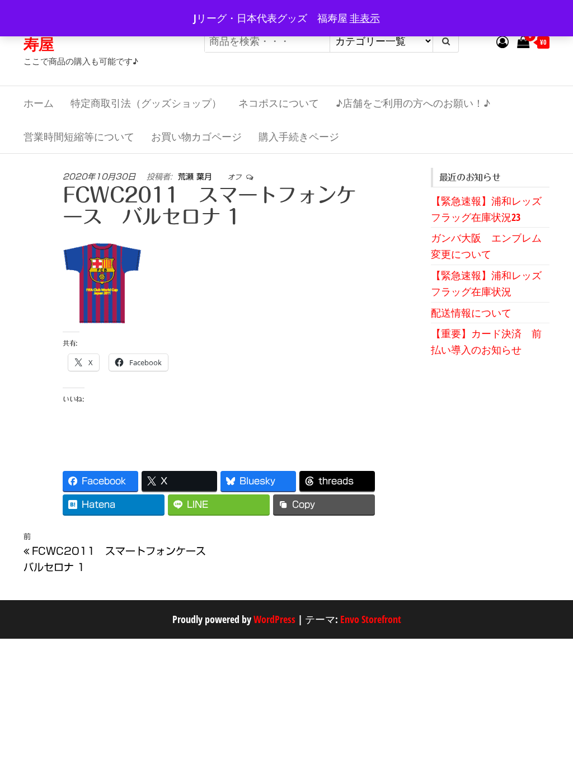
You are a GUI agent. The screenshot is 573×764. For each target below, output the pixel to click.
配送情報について (471, 312)
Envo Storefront (370, 619)
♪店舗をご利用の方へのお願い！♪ (413, 103)
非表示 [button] (365, 18)
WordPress (274, 619)
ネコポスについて (278, 103)
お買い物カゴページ (196, 136)
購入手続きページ (299, 136)
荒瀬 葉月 (196, 177)
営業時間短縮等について (79, 136)
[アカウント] (502, 41)
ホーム (39, 103)
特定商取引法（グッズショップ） (146, 103)
